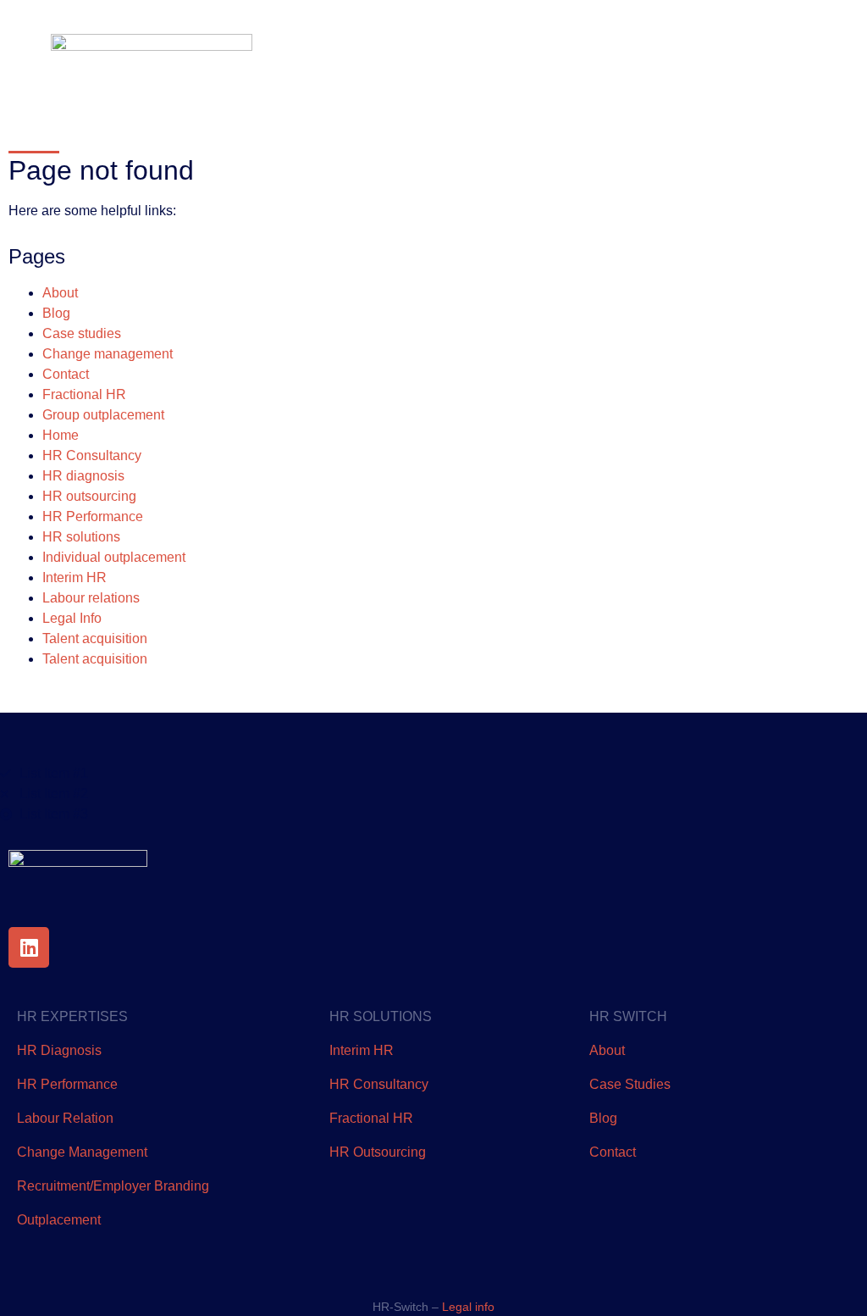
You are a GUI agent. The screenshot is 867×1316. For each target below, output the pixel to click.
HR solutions (81, 537)
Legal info (468, 1306)
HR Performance (92, 516)
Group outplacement (103, 415)
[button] (803, 55)
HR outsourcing (89, 496)
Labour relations (91, 598)
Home (60, 435)
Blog (56, 313)
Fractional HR (84, 394)
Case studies (81, 333)
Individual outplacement (113, 557)
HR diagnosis (83, 476)
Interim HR (74, 577)
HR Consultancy (91, 455)
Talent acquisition (94, 638)
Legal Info (72, 618)
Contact (65, 374)
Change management (107, 354)
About (60, 293)
